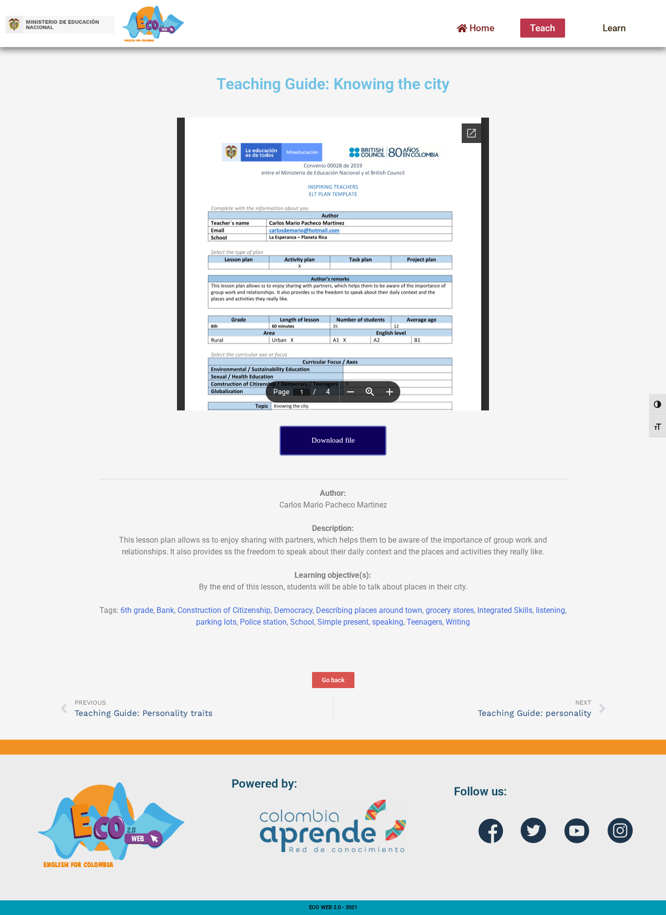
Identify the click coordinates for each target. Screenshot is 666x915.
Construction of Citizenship (224, 610)
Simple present (343, 622)
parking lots (216, 622)
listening (550, 610)
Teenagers (424, 622)
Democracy (293, 610)
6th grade (136, 610)
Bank (165, 610)
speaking (387, 622)
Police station (263, 622)
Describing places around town (369, 610)
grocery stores (450, 610)
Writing (458, 622)
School (302, 622)
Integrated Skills (504, 610)
